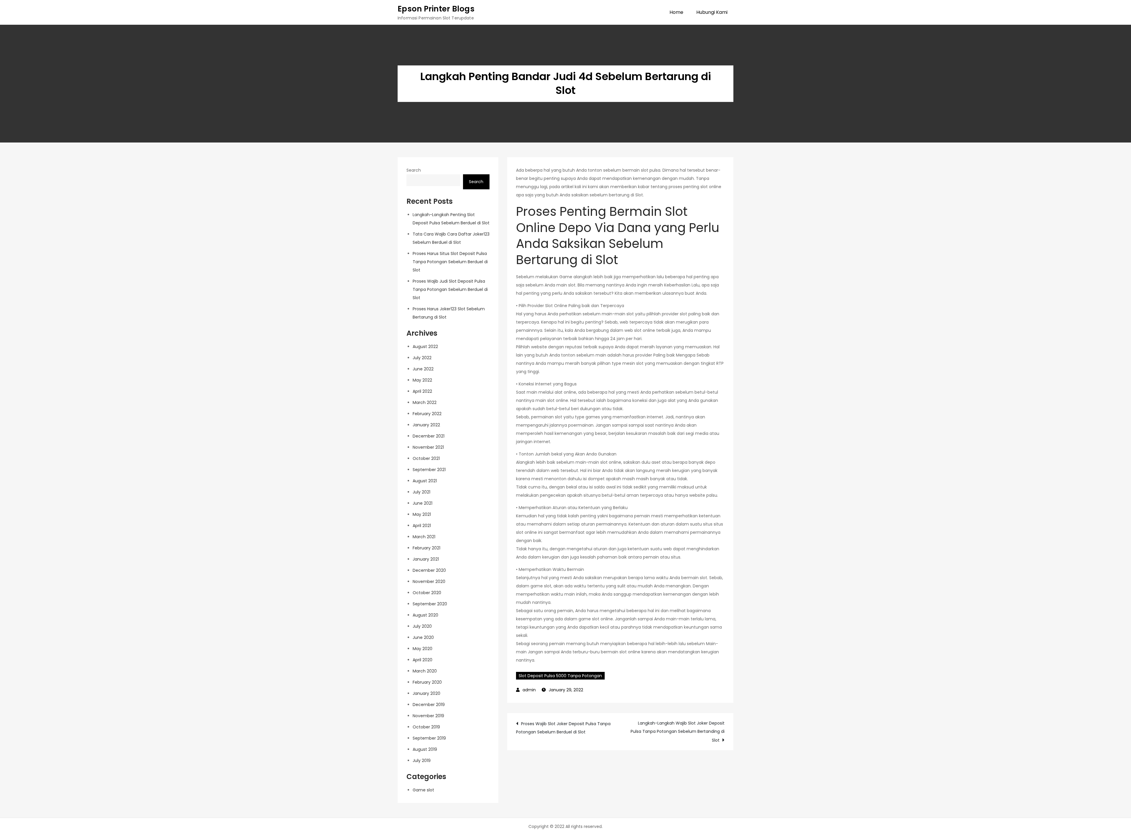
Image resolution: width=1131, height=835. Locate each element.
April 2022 (422, 391)
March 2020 (425, 671)
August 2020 (425, 615)
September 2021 (429, 470)
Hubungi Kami (711, 12)
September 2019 (429, 738)
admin (529, 690)
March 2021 (424, 537)
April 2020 (422, 660)
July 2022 (422, 358)
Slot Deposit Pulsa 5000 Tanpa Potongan (560, 676)
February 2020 (427, 682)
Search (413, 170)
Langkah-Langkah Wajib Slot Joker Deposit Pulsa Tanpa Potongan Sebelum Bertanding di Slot (678, 731)
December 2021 (428, 436)
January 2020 (426, 693)
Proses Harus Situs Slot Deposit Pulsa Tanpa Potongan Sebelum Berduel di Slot (450, 262)
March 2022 (424, 402)
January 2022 (426, 425)
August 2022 (425, 346)
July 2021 (421, 492)
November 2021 (428, 447)
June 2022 (423, 369)
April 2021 (422, 525)
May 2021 (422, 514)
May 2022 (422, 380)
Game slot (423, 790)
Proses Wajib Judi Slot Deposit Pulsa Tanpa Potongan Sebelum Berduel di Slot (450, 289)
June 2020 (423, 637)
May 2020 (422, 649)
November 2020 (429, 581)
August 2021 (425, 481)
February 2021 (426, 548)
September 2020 (430, 604)
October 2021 (426, 458)
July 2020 (422, 626)
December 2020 (429, 570)
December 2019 (429, 705)
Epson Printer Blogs (436, 9)
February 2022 (427, 414)
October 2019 (426, 727)
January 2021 (426, 559)
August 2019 (425, 749)
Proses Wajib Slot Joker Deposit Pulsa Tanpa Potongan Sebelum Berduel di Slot (563, 728)
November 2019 (428, 716)
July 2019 (422, 760)
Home (676, 12)
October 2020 (427, 593)
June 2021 (422, 503)
